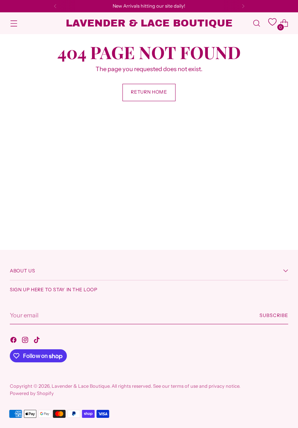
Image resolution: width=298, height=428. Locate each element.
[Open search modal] (256, 23)
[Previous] (55, 6)
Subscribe (273, 315)
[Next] (243, 6)
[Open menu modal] (13, 23)
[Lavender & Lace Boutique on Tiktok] (37, 341)
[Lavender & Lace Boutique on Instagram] (25, 341)
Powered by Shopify (32, 393)
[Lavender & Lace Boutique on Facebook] (14, 341)
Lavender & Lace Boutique (80, 386)
